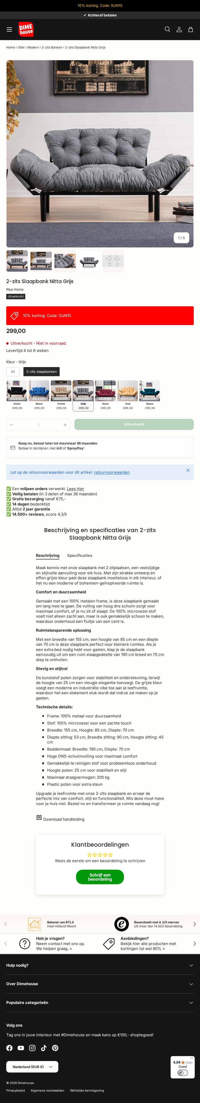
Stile (21, 47)
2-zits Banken (52, 47)
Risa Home (15, 289)
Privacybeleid (15, 1090)
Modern (33, 47)
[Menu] (192, 1059)
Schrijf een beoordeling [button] (100, 877)
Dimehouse (26, 1083)
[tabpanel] (100, 685)
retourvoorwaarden (112, 472)
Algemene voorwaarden (47, 1090)
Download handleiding (63, 819)
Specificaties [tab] (79, 555)
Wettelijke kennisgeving (87, 1090)
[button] (190, 29)
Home (10, 47)
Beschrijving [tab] (47, 555)
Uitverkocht (134, 424)
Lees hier (75, 488)
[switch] (183, 1073)
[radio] (12, 371)
